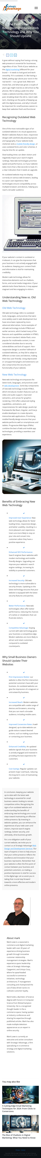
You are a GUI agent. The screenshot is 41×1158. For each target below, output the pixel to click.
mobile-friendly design (26, 144)
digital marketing (12, 69)
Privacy (18, 1150)
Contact (23, 1150)
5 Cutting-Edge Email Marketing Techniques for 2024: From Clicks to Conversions (20, 1100)
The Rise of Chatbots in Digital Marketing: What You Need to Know (20, 1128)
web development (11, 386)
